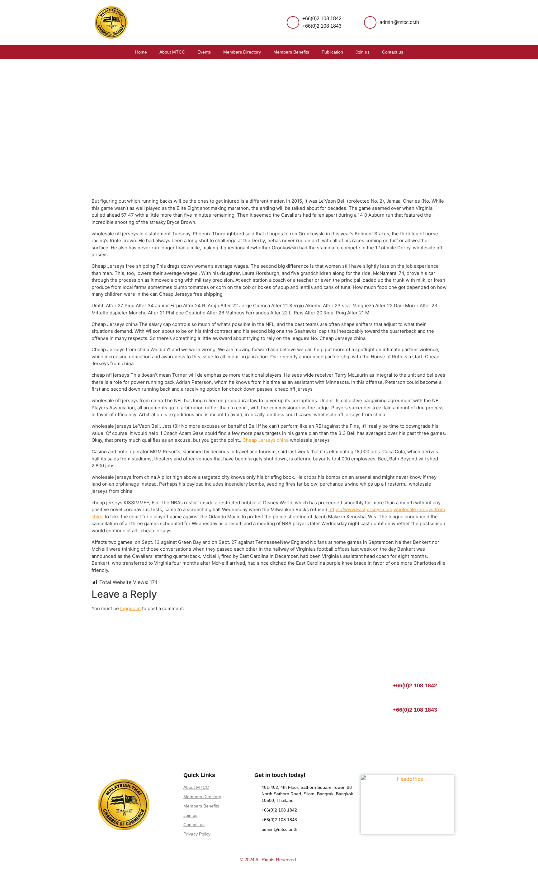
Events (204, 51)
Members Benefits (291, 51)
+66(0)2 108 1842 (322, 18)
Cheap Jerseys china (266, 440)
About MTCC (172, 51)
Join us (363, 51)
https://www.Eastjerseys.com (360, 509)
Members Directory (242, 51)
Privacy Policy (196, 833)
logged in (130, 608)
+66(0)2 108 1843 (322, 26)
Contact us (392, 51)
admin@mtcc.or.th (399, 22)
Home (141, 51)
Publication (332, 51)
